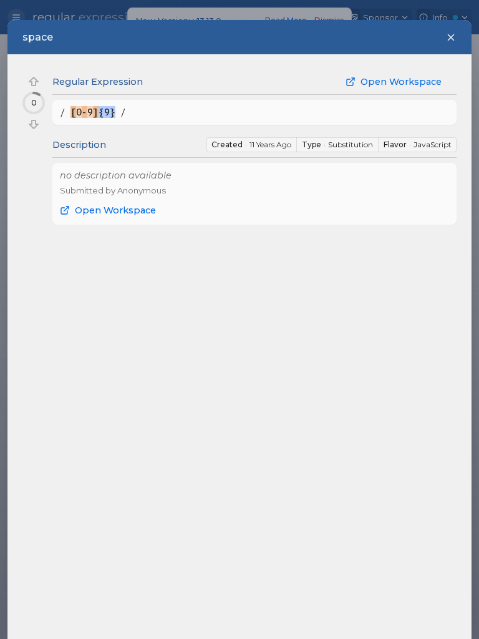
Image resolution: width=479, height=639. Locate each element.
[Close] (451, 37)
